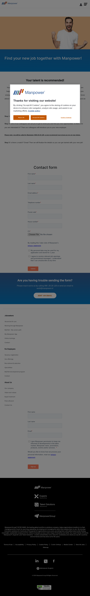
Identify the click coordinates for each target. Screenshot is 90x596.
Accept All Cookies (39, 117)
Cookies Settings (66, 117)
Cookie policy (34, 111)
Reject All (21, 117)
